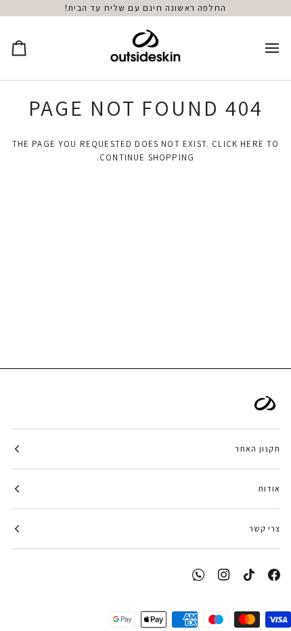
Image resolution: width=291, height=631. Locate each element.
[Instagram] (224, 575)
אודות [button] (269, 488)
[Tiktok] (249, 575)
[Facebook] (274, 575)
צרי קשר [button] (264, 528)
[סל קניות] (31, 47)
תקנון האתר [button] (257, 448)
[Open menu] (260, 47)
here (252, 144)
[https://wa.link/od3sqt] (198, 575)
